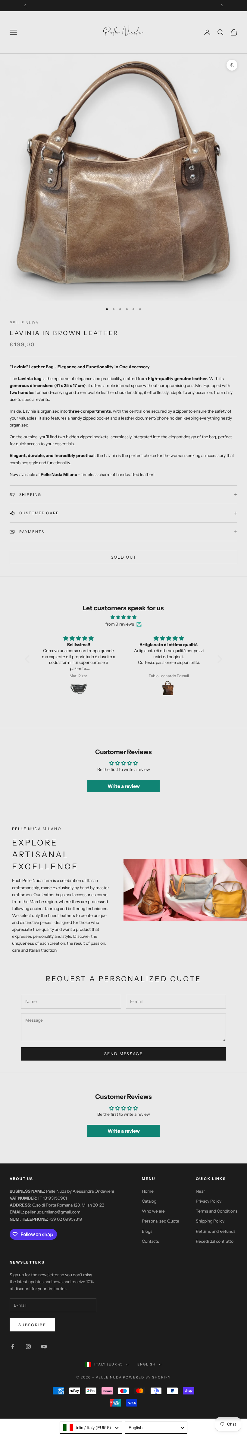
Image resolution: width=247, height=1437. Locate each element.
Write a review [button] (124, 786)
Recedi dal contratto (214, 1241)
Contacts (150, 1241)
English (146, 1364)
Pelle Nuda (24, 322)
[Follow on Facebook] (13, 1346)
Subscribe (32, 1324)
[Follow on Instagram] (28, 1346)
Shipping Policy (210, 1221)
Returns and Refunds (216, 1231)
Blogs (147, 1231)
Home (148, 1191)
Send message (123, 1053)
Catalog (149, 1201)
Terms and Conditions (216, 1211)
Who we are (153, 1211)
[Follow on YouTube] (44, 1346)
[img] (123, 617)
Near (200, 1191)
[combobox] (91, 1428)
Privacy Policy (208, 1201)
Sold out (123, 557)
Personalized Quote (160, 1221)
